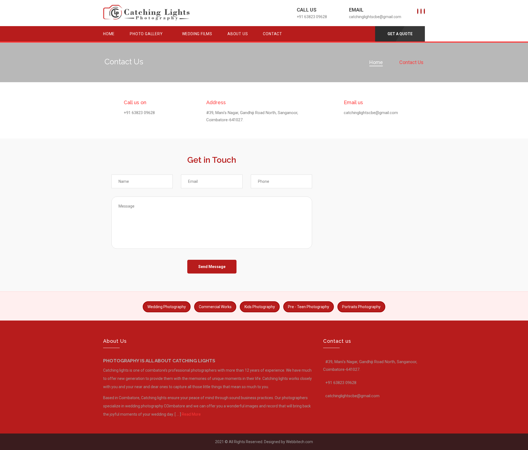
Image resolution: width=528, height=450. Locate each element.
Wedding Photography (166, 307)
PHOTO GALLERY (146, 34)
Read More (191, 414)
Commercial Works (215, 307)
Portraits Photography (361, 307)
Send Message (212, 266)
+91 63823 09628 (139, 112)
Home (376, 62)
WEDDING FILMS (197, 34)
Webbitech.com (299, 442)
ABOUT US (237, 34)
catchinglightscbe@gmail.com (375, 17)
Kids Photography (259, 307)
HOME (109, 34)
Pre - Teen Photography (308, 307)
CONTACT (272, 34)
